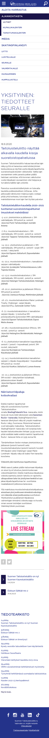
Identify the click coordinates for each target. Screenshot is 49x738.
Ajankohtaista (12, 16)
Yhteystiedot (26, 726)
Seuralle (6, 63)
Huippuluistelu (10, 80)
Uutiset (7, 22)
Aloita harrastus (14, 10)
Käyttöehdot (34, 730)
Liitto (5, 51)
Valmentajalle (10, 68)
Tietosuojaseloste (20, 730)
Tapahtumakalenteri (14, 33)
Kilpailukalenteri (12, 28)
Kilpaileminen (9, 74)
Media (6, 39)
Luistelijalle (9, 57)
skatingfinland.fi (14, 45)
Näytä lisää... (6, 692)
